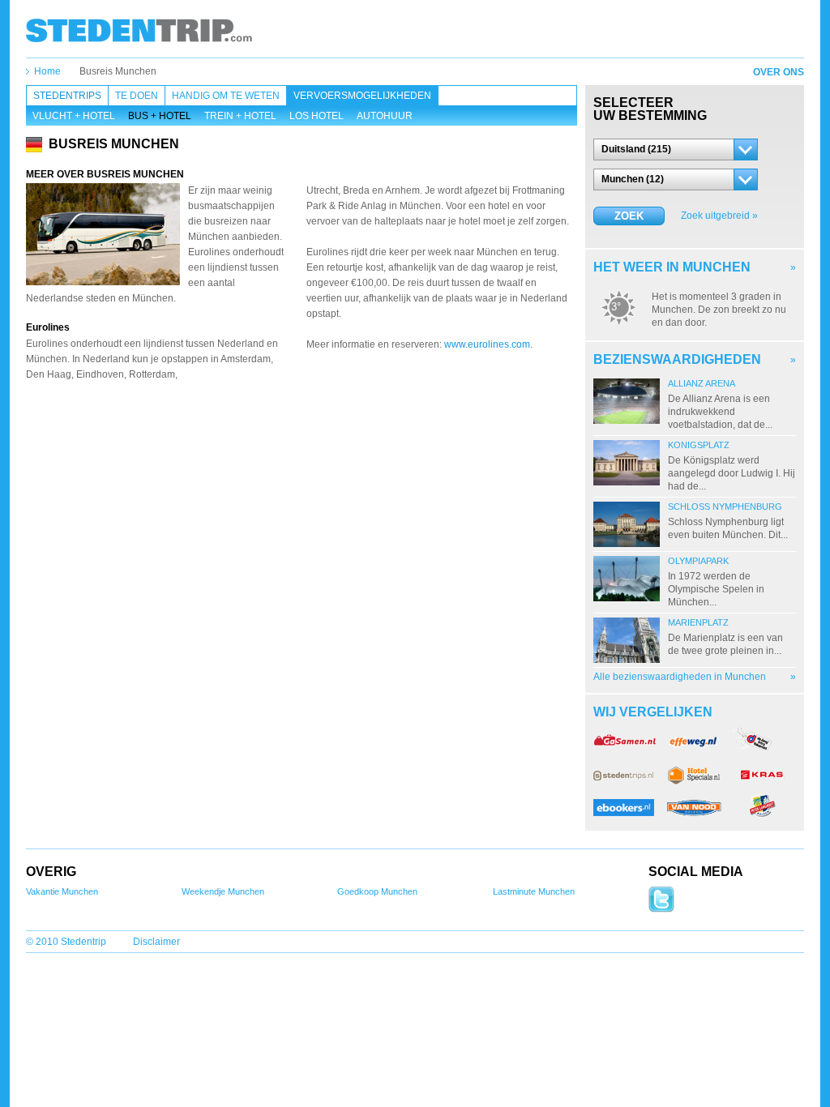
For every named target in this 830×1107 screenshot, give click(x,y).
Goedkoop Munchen (377, 891)
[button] (675, 149)
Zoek (629, 216)
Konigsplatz (698, 445)
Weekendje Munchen (223, 891)
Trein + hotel (240, 116)
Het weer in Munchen (672, 267)
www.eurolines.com (487, 344)
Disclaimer (156, 941)
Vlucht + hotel (73, 116)
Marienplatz (698, 622)
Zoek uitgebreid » (719, 215)
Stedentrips (67, 95)
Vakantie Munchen (62, 891)
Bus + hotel (159, 116)
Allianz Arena (701, 383)
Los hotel (316, 116)
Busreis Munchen (117, 71)
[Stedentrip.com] (139, 30)
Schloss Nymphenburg (725, 506)
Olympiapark (698, 561)
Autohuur (385, 116)
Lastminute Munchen (534, 891)
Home (47, 71)
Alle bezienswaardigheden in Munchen (679, 676)
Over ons (778, 72)
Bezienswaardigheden (677, 359)
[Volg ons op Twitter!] (661, 909)
